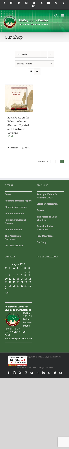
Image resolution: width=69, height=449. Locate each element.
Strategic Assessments (16, 207)
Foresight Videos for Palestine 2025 (47, 196)
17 (6, 282)
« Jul (7, 292)
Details (27, 148)
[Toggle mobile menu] (62, 15)
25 (10, 285)
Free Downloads (45, 235)
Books (8, 194)
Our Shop (41, 242)
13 (18, 278)
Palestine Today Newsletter (45, 228)
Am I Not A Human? (15, 245)
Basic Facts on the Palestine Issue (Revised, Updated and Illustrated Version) (18, 125)
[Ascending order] (51, 54)
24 (6, 285)
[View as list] (37, 71)
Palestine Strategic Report (18, 200)
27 (18, 285)
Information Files (13, 229)
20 (18, 282)
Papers (40, 210)
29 (25, 285)
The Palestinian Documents (13, 237)
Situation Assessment (47, 203)
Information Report (14, 213)
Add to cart (14, 148)
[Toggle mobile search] (56, 15)
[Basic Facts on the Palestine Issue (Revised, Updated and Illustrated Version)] (19, 98)
